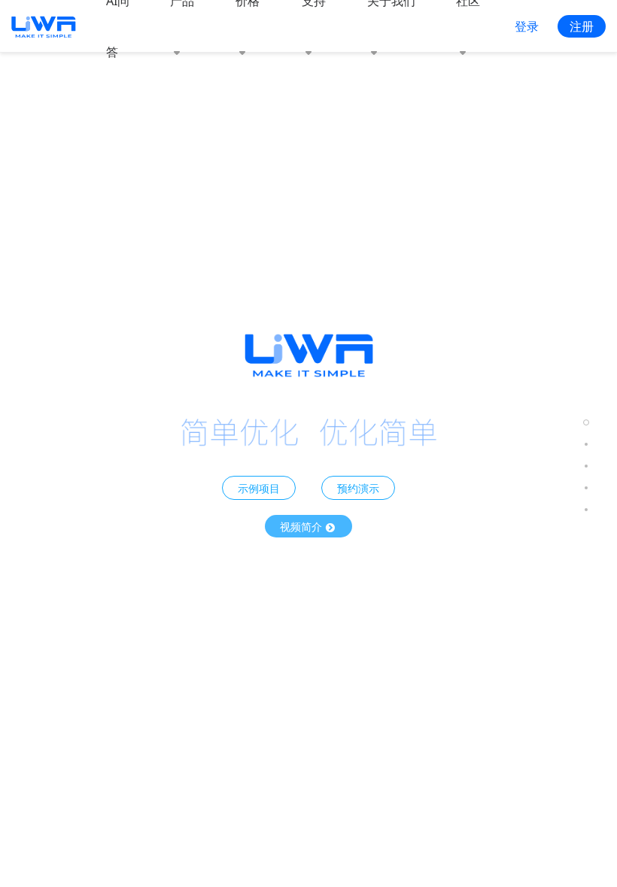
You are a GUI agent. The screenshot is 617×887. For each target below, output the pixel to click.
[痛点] (586, 487)
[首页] (586, 422)
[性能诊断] (586, 444)
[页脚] (586, 509)
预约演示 (358, 487)
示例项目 (259, 487)
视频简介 (302, 526)
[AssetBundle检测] (586, 466)
